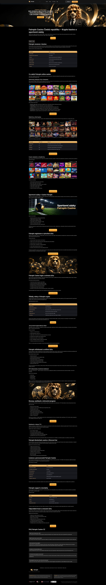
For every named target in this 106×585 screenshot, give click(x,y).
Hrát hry (53, 70)
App (57, 1)
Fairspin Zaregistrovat (53, 253)
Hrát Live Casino (53, 153)
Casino (47, 1)
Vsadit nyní (53, 322)
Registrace (74, 1)
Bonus (50, 1)
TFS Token (53, 1)
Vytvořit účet (53, 484)
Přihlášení (68, 1)
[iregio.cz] (31, 1)
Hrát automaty (53, 113)
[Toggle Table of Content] (33, 41)
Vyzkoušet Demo (53, 191)
